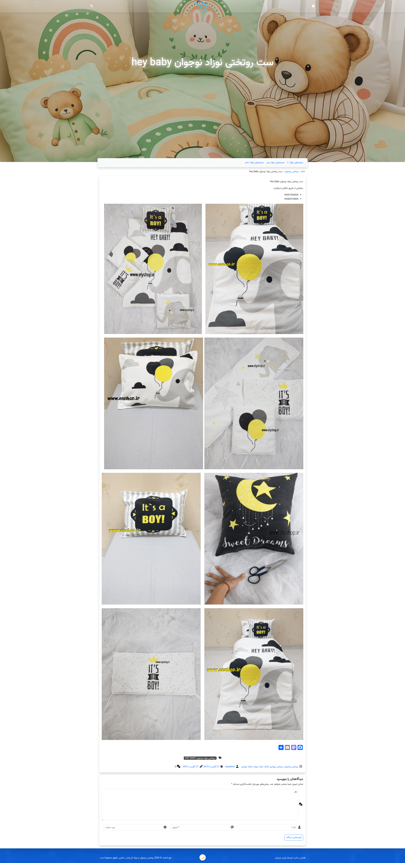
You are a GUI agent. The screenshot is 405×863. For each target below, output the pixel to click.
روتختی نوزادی (276, 767)
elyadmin (230, 767)
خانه (303, 171)
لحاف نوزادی (247, 767)
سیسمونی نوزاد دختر (254, 162)
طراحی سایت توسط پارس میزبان (290, 858)
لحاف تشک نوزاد (261, 767)
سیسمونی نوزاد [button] (296, 162)
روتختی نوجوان (292, 171)
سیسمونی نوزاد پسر (275, 162)
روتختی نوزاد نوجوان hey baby (200, 758)
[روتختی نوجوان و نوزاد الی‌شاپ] (313, 6)
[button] (92, 6)
